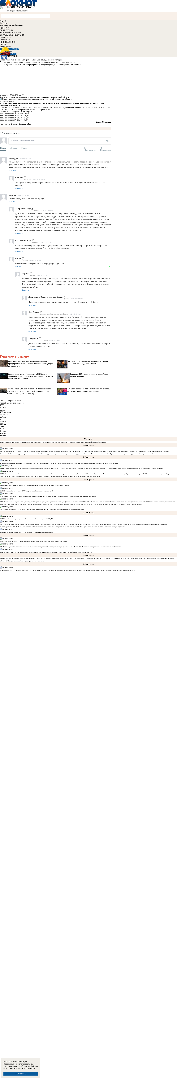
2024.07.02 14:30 (39, 179)
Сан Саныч (43, 340)
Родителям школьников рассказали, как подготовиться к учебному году (27, 442)
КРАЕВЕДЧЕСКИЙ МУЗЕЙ (11, 26)
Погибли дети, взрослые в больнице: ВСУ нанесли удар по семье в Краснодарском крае (33, 570)
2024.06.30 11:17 (77, 299)
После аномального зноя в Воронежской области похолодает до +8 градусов (98, 558)
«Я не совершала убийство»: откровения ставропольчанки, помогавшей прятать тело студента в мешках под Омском (43, 474)
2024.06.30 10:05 (42, 275)
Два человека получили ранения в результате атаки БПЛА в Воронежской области (114, 504)
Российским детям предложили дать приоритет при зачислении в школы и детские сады (115, 451)
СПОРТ (3, 44)
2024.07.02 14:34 (47, 210)
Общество (4, 95)
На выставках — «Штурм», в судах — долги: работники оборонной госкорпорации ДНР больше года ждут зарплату (42, 451)
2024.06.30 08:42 (35, 260)
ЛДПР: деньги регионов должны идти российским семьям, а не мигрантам (67, 552)
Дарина (37, 210)
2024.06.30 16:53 (75, 314)
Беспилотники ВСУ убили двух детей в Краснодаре (21, 552)
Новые (3, 148)
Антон (32, 275)
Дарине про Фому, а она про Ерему (54, 314)
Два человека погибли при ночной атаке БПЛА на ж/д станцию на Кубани (28, 532)
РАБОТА (15, 49)
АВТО (14, 54)
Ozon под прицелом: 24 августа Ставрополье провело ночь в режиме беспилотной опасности (35, 541)
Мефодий (27, 179)
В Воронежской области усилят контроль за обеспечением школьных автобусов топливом (51, 504)
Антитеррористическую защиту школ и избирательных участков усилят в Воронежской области (36, 558)
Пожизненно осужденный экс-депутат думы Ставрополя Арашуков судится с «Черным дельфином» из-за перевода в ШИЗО (45, 502)
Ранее (24, 148)
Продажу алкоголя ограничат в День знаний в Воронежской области (133, 454)
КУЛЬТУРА (4, 28)
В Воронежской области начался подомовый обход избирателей (103, 526)
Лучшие (13, 148)
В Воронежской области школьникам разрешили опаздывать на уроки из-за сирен (49, 526)
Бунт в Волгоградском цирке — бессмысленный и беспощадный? (26, 519)
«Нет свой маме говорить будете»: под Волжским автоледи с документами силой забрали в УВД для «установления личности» (47, 524)
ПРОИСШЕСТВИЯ (7, 42)
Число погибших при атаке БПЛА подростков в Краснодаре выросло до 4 (28, 491)
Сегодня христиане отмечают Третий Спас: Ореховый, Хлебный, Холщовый (80, 442)
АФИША (3, 23)
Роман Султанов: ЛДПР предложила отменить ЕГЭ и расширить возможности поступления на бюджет (101, 570)
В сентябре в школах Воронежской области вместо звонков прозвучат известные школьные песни (68, 476)
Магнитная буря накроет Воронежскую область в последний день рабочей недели (114, 474)
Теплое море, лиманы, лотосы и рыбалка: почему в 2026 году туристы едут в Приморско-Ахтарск (36, 485)
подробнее (21, 403)
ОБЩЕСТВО (5, 37)
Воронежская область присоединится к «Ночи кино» (27, 561)
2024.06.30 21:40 (25, 158)
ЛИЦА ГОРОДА (6, 30)
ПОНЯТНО (20, 1074)
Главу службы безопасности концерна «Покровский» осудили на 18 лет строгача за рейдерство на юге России (41, 547)
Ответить (12, 170)
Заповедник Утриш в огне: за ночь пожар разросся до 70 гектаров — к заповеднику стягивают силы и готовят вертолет (44, 509)
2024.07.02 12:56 (45, 242)
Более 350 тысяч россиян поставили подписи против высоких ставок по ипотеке (136, 468)
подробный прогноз (8, 403)
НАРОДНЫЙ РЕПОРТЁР (10, 33)
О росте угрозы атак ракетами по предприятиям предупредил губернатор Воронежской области (74, 454)
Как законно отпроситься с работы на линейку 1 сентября (102, 547)
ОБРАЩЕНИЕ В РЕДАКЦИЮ (12, 35)
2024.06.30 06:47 (23, 195)
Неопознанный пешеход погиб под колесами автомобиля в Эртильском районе (117, 502)
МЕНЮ (3, 21)
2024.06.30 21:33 (55, 340)
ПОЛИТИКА (5, 40)
